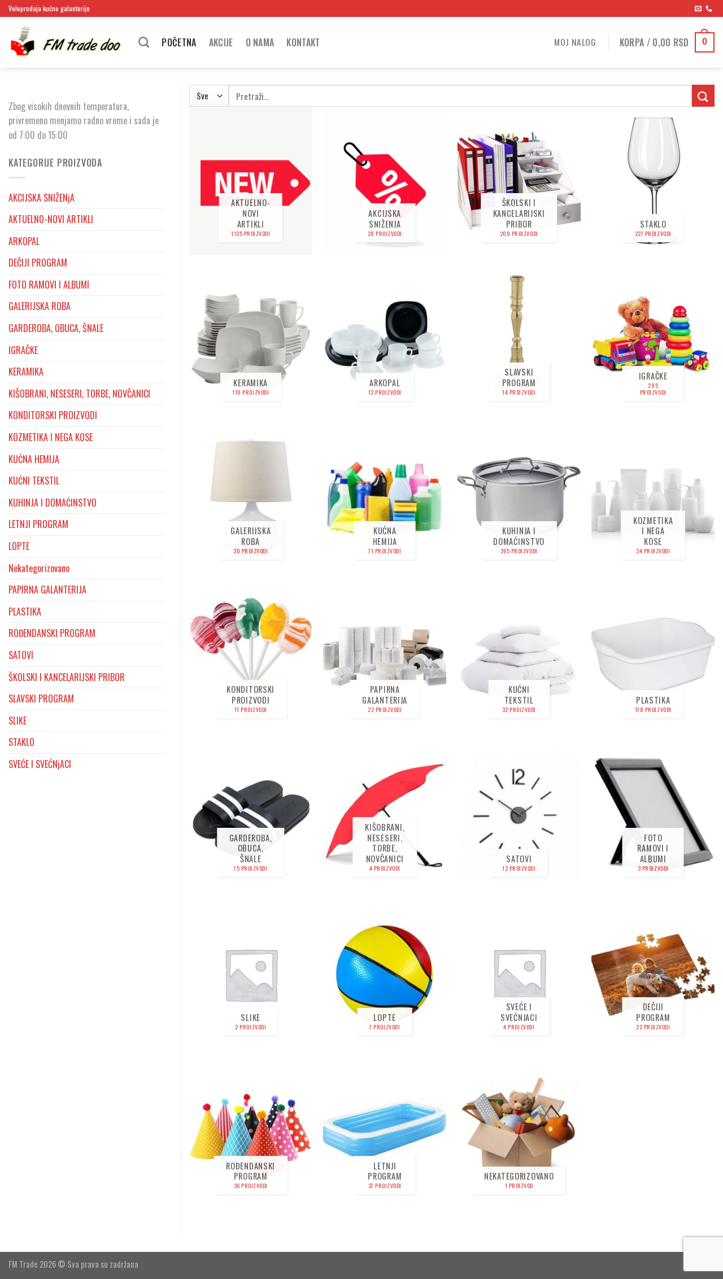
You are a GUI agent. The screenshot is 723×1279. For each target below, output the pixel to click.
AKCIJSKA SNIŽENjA (41, 197)
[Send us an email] (698, 9)
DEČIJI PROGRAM (37, 262)
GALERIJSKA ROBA (39, 306)
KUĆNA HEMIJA (33, 459)
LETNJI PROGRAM (38, 524)
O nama (260, 42)
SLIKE (17, 720)
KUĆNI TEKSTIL (33, 480)
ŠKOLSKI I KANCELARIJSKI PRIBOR (66, 677)
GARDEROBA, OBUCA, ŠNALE (55, 328)
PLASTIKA (24, 611)
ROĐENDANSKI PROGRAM (51, 633)
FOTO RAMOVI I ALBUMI (48, 284)
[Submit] (703, 96)
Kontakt (303, 42)
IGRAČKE (23, 350)
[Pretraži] (143, 42)
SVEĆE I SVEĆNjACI (39, 764)
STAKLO (21, 742)
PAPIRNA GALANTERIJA (47, 589)
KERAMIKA (25, 371)
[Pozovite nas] (708, 9)
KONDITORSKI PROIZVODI (52, 415)
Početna (179, 42)
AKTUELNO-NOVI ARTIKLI (50, 219)
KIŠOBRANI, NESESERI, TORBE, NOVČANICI (79, 393)
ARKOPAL (24, 241)
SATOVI (20, 655)
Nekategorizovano (38, 568)
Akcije (221, 42)
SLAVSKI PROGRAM (41, 698)
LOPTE (18, 546)
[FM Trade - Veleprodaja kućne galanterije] (64, 42)
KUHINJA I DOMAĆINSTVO (52, 502)
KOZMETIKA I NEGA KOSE (50, 437)
